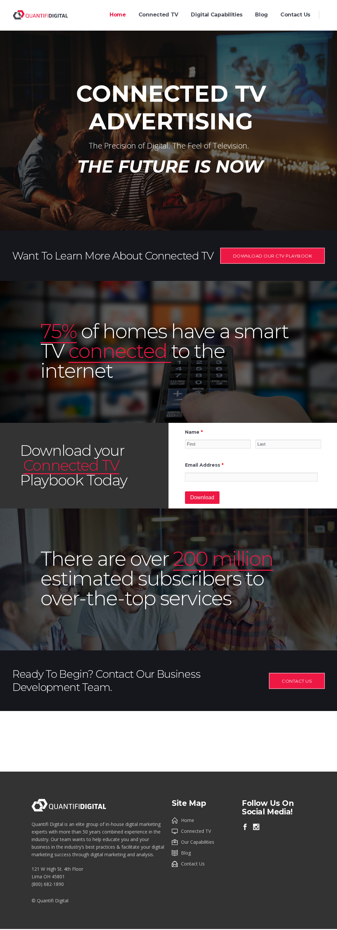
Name (194, 432)
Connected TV (196, 831)
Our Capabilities (197, 842)
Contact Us (193, 864)
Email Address (204, 465)
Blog (186, 853)
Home (187, 820)
